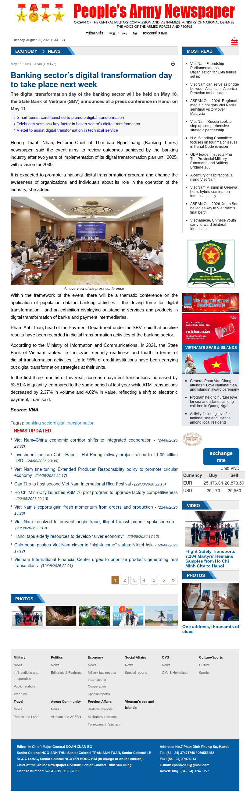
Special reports (99, 693)
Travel (18, 701)
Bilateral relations (100, 708)
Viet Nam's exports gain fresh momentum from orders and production (96, 510)
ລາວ (124, 33)
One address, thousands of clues (210, 629)
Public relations (25, 686)
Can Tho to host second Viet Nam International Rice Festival (90, 484)
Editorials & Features (66, 672)
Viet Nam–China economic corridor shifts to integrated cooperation (96, 443)
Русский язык (155, 33)
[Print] (173, 63)
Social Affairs (135, 657)
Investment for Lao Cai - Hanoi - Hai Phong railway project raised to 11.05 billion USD (96, 457)
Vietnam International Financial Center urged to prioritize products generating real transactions (96, 562)
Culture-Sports (211, 657)
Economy (26, 51)
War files (20, 693)
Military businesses (102, 672)
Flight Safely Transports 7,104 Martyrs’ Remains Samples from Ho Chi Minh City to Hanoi (210, 558)
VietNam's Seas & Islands (211, 348)
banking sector (40, 423)
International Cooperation (97, 682)
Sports (204, 672)
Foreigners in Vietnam (104, 724)
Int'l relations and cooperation (26, 675)
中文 (112, 33)
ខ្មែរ (135, 33)
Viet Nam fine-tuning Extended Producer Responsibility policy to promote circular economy (96, 472)
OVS (165, 657)
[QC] (210, 301)
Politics (57, 657)
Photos (196, 575)
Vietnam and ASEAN (66, 716)
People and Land (26, 716)
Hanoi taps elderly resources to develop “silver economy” (86, 536)
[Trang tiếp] (164, 580)
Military (19, 657)
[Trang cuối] (173, 580)
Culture (204, 664)
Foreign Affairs (100, 701)
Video (193, 505)
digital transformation (74, 423)
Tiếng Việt (94, 33)
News (54, 51)
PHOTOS (24, 598)
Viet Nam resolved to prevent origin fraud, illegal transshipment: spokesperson (96, 524)
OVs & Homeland (175, 672)
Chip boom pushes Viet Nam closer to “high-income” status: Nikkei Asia (96, 547)
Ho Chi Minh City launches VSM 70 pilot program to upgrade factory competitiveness (96, 495)
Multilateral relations (102, 716)
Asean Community (66, 701)
